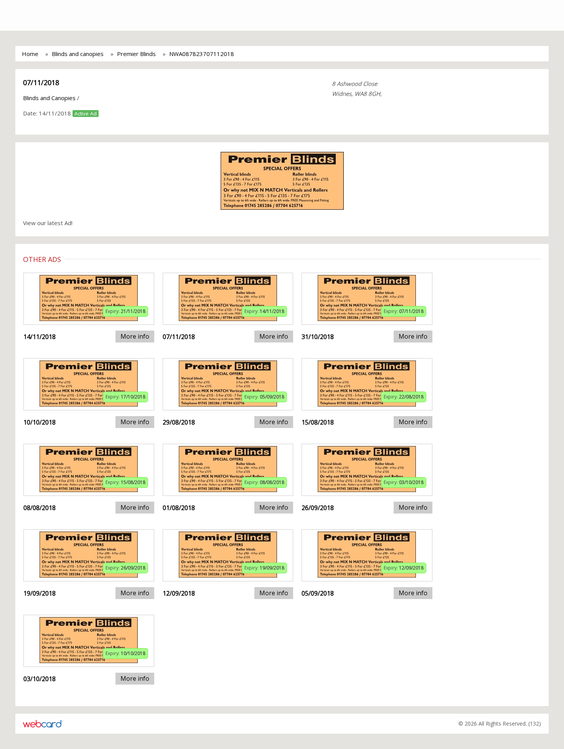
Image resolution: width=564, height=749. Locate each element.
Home (30, 54)
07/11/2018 (41, 82)
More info (134, 336)
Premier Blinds (136, 54)
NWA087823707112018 (201, 54)
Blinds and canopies (78, 54)
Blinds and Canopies (49, 98)
